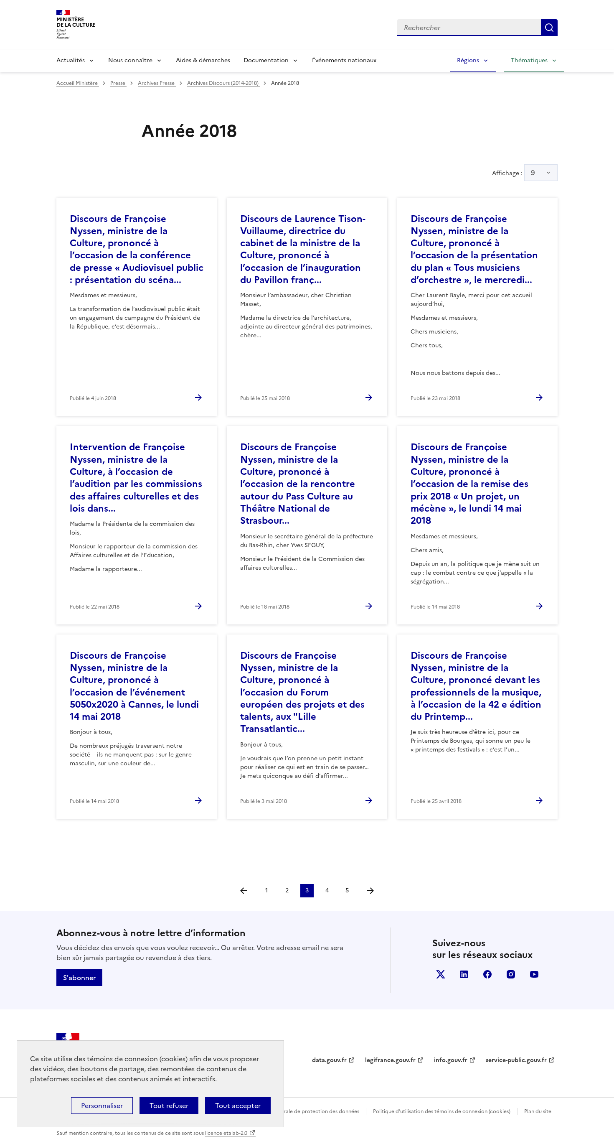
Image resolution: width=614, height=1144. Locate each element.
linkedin (464, 974)
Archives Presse (157, 83)
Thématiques (529, 60)
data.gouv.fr (329, 1060)
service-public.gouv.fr (516, 1060)
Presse (118, 83)
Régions (468, 60)
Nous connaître (130, 60)
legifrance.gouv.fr (390, 1060)
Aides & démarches (203, 60)
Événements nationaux (344, 60)
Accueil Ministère (77, 83)
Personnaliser (102, 1106)
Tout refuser (169, 1106)
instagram (510, 974)
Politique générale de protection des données (304, 1111)
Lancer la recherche (549, 27)
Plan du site (537, 1111)
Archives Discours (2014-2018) (223, 83)
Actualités (70, 60)
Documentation (266, 60)
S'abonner (79, 978)
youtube (534, 974)
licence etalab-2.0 (226, 1133)
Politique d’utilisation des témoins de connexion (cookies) (441, 1111)
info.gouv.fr (450, 1060)
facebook (487, 974)
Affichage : (513, 173)
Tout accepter (238, 1106)
